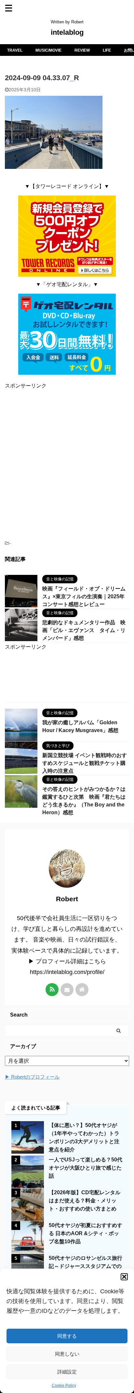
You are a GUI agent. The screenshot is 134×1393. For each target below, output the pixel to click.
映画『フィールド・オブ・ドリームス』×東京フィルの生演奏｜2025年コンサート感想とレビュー (84, 596)
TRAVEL (14, 50)
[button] (124, 1276)
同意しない (67, 1354)
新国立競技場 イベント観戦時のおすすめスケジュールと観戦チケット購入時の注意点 (84, 763)
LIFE (107, 50)
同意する (67, 1336)
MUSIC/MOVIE (48, 50)
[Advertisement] (67, 462)
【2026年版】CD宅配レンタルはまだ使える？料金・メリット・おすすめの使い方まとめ (84, 1200)
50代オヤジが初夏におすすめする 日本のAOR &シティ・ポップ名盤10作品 (85, 1233)
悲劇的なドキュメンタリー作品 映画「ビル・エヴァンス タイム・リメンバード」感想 (84, 630)
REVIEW (82, 50)
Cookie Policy (64, 1385)
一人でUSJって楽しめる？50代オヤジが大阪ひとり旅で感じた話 (85, 1168)
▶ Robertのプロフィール (32, 1077)
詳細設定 (67, 1371)
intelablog (67, 32)
